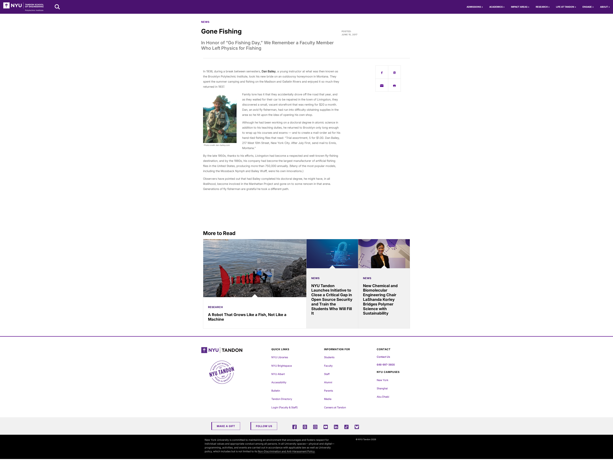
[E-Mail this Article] (381, 85)
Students (329, 357)
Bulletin (275, 390)
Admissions (475, 6)
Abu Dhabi (383, 396)
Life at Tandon (566, 6)
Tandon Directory (281, 399)
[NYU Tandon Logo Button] (235, 350)
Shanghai (382, 388)
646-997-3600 (386, 364)
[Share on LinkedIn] (394, 72)
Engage (588, 6)
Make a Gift (226, 426)
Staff (327, 374)
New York (382, 380)
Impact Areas (520, 6)
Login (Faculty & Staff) (284, 407)
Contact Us (383, 356)
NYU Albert (278, 374)
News (205, 21)
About (605, 6)
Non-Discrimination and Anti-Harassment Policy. (286, 451)
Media (327, 399)
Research (543, 6)
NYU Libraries (279, 357)
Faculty (328, 365)
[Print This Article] (394, 85)
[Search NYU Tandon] (57, 7)
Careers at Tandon (335, 407)
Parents (328, 390)
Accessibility (278, 382)
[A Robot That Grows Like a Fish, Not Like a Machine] (254, 268)
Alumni (328, 382)
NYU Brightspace (281, 365)
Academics (497, 6)
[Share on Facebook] (381, 72)
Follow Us (264, 426)
